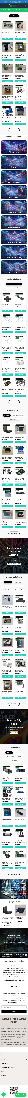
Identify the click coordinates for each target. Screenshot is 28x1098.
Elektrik (18, 287)
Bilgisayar (6, 415)
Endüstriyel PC (18, 586)
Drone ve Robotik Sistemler (14, 284)
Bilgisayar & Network (14, 419)
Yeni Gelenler (14, 15)
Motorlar (8, 586)
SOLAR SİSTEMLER (14, 732)
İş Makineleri (10, 756)
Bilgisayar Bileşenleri (18, 415)
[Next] (26, 955)
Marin (19, 756)
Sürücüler (7, 589)
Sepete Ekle (7, 38)
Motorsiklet (18, 752)
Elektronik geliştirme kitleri (14, 563)
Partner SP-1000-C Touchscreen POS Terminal (20, 918)
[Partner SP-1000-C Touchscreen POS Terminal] (20, 910)
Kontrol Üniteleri (19, 582)
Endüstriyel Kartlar (18, 589)
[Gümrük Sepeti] (14, 5)
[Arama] (22, 5)
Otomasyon (8, 582)
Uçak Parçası (14, 760)
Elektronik (10, 287)
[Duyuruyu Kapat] (25, 2)
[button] (2, 5)
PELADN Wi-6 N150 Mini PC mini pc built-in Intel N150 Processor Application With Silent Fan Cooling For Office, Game (7, 920)
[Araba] (25, 5)
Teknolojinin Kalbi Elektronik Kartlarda (14, 937)
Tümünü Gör (14, 130)
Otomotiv (9, 752)
